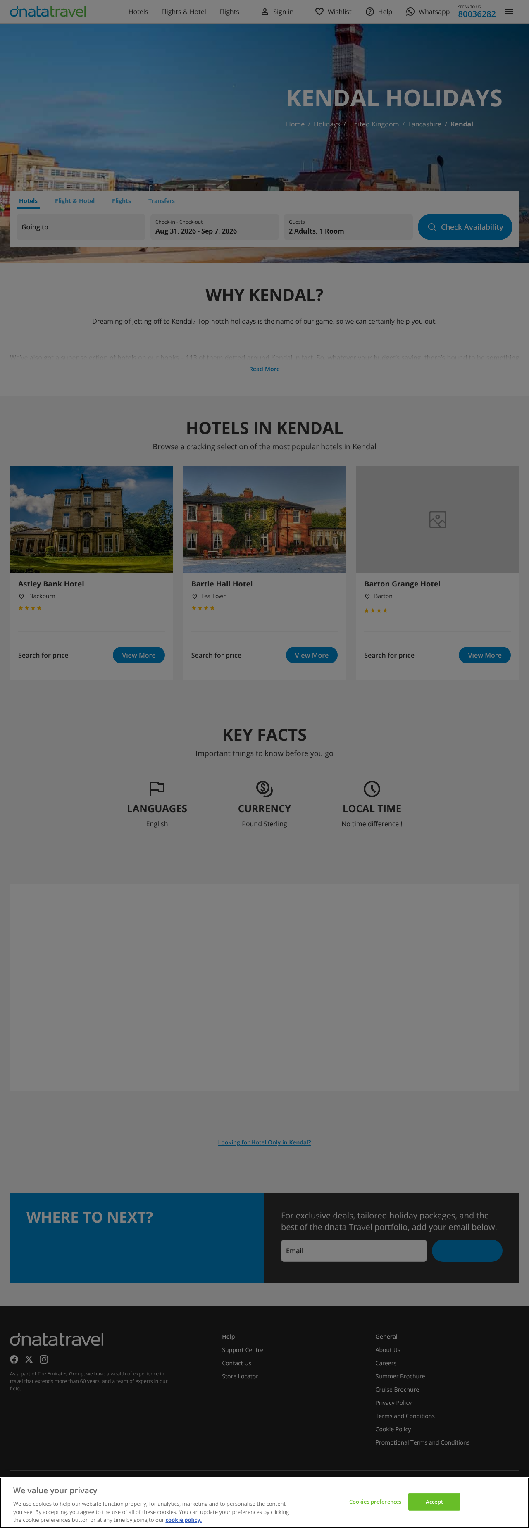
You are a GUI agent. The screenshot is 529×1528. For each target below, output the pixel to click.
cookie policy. (183, 1519)
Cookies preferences (375, 1501)
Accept (434, 1501)
